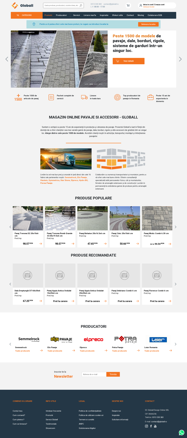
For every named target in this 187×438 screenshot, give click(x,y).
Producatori (61, 15)
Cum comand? (19, 415)
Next (176, 227)
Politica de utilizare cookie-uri (91, 415)
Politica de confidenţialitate (90, 411)
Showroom (50, 428)
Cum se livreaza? (20, 424)
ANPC (81, 424)
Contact (130, 15)
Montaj (141, 15)
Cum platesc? (18, 419)
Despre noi (116, 411)
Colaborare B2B (155, 15)
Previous (11, 227)
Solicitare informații (120, 419)
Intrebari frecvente (53, 411)
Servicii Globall (52, 419)
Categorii (27, 15)
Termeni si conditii (86, 419)
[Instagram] (146, 426)
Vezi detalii (129, 62)
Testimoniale (51, 424)
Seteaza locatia (148, 24)
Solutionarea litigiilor (87, 428)
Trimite (113, 374)
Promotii (48, 15)
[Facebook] (151, 426)
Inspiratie (104, 15)
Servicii (76, 15)
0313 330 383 (96, 4)
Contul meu (17, 411)
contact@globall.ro (111, 4)
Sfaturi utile (117, 15)
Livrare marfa (90, 15)
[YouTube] (155, 426)
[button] (7, 59)
